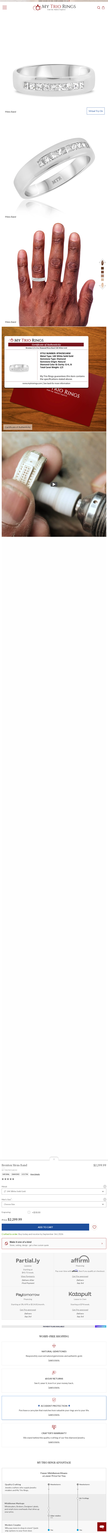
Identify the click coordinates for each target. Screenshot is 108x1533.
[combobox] (54, 1191)
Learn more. (54, 1360)
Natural (6, 1174)
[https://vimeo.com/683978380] (54, 484)
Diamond (15, 1174)
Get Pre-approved (80, 1276)
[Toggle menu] (4, 7)
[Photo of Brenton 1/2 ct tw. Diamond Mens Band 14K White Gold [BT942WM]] (54, 63)
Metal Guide (104, 1186)
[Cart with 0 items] (104, 7)
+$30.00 (36, 1212)
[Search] (98, 7)
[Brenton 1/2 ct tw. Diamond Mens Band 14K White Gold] (54, 379)
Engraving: (6, 1212)
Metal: (4, 1186)
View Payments (28, 1276)
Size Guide (104, 1199)
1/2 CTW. (25, 1174)
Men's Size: (7, 1199)
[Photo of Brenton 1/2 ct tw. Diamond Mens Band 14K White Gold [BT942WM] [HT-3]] (54, 274)
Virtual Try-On (96, 111)
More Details (35, 1174)
